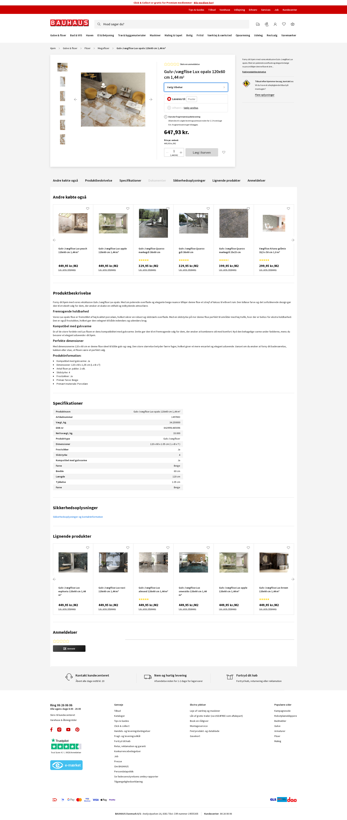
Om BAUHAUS (121, 766)
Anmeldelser (256, 180)
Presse (118, 761)
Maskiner (155, 35)
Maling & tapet (173, 35)
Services (266, 9)
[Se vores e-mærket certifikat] (66, 765)
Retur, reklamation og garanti (130, 746)
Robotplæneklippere (285, 715)
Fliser (88, 48)
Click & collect (121, 726)
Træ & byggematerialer (132, 35)
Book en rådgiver (199, 721)
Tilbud (212, 9)
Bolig (189, 35)
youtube (68, 729)
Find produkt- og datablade (204, 731)
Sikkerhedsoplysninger (189, 180)
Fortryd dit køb (122, 741)
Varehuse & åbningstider (63, 720)
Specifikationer (130, 180)
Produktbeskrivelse (98, 180)
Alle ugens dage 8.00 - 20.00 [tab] (65, 706)
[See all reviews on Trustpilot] (66, 744)
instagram (59, 729)
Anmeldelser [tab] (65, 632)
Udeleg (258, 35)
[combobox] (171, 24)
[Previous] (75, 99)
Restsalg (272, 35)
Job (277, 9)
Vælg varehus (191, 107)
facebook (51, 729)
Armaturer (279, 731)
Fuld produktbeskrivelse (254, 71)
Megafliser (103, 48)
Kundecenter (290, 9)
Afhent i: (177, 108)
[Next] (150, 99)
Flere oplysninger (264, 94)
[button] (69, 648)
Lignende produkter (226, 180)
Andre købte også (65, 180)
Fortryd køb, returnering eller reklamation (259, 681)
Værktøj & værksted (219, 35)
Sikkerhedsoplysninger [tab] (75, 507)
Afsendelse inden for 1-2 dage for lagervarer (178, 681)
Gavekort (195, 736)
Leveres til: (179, 99)
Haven (89, 35)
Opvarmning (243, 35)
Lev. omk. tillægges (67, 269)
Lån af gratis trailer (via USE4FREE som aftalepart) (216, 715)
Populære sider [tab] (282, 704)
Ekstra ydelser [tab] (198, 704)
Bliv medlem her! (204, 2)
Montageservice (199, 726)
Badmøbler (280, 721)
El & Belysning (105, 35)
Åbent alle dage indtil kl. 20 (90, 681)
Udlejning (239, 9)
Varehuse (225, 9)
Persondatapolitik (124, 771)
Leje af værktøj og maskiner (205, 710)
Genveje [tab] (118, 704)
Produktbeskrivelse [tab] (72, 293)
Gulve (277, 726)
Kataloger (119, 715)
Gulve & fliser (58, 35)
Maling (277, 741)
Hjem (53, 48)
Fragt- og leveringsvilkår (127, 736)
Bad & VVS (76, 35)
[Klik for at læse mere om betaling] (105, 799)
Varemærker (288, 35)
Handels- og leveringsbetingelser (132, 731)
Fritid (200, 35)
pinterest (77, 729)
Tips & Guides (196, 9)
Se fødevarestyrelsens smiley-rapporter (136, 776)
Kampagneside (282, 710)
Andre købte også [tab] (69, 197)
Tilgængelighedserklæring (128, 781)
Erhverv (253, 9)
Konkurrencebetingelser (127, 751)
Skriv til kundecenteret (62, 715)
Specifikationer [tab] (68, 403)
